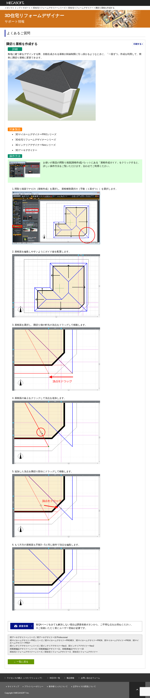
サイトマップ (13, 686)
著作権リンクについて (58, 686)
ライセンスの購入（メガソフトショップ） (25, 678)
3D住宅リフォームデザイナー (80, 8)
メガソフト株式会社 (15, 3)
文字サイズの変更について (84, 686)
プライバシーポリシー (33, 686)
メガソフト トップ (13, 8)
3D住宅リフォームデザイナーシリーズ (49, 8)
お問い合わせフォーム (90, 678)
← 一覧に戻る (21, 661)
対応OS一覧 (55, 678)
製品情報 (70, 678)
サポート (26, 8)
